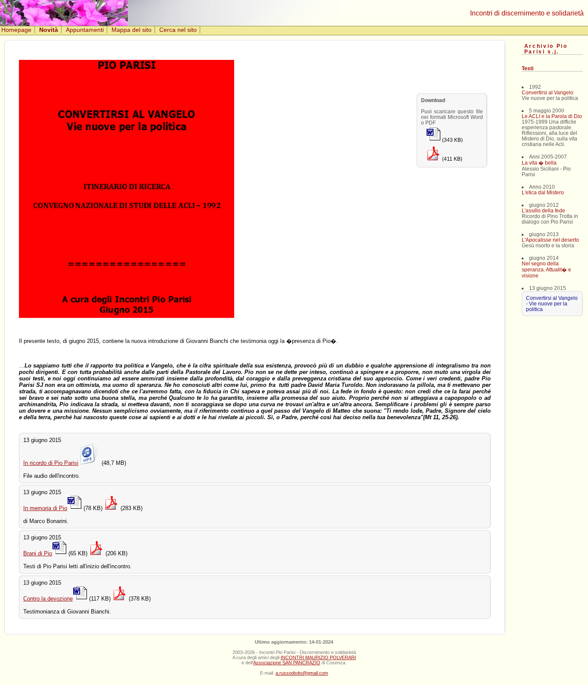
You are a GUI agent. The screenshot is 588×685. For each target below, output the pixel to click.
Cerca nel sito (178, 29)
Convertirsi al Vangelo (547, 92)
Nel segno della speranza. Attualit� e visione (546, 269)
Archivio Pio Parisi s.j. (546, 48)
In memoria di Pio (45, 508)
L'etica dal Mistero (543, 192)
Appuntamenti (85, 29)
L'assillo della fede (543, 210)
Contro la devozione (48, 598)
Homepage (16, 29)
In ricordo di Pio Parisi (50, 463)
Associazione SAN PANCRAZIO (286, 662)
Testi (527, 68)
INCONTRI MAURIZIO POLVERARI (318, 657)
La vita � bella (539, 162)
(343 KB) (452, 140)
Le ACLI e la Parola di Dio (552, 116)
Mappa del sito (131, 29)
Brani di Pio (37, 553)
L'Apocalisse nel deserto (550, 240)
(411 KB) (451, 159)
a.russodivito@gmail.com (301, 673)
